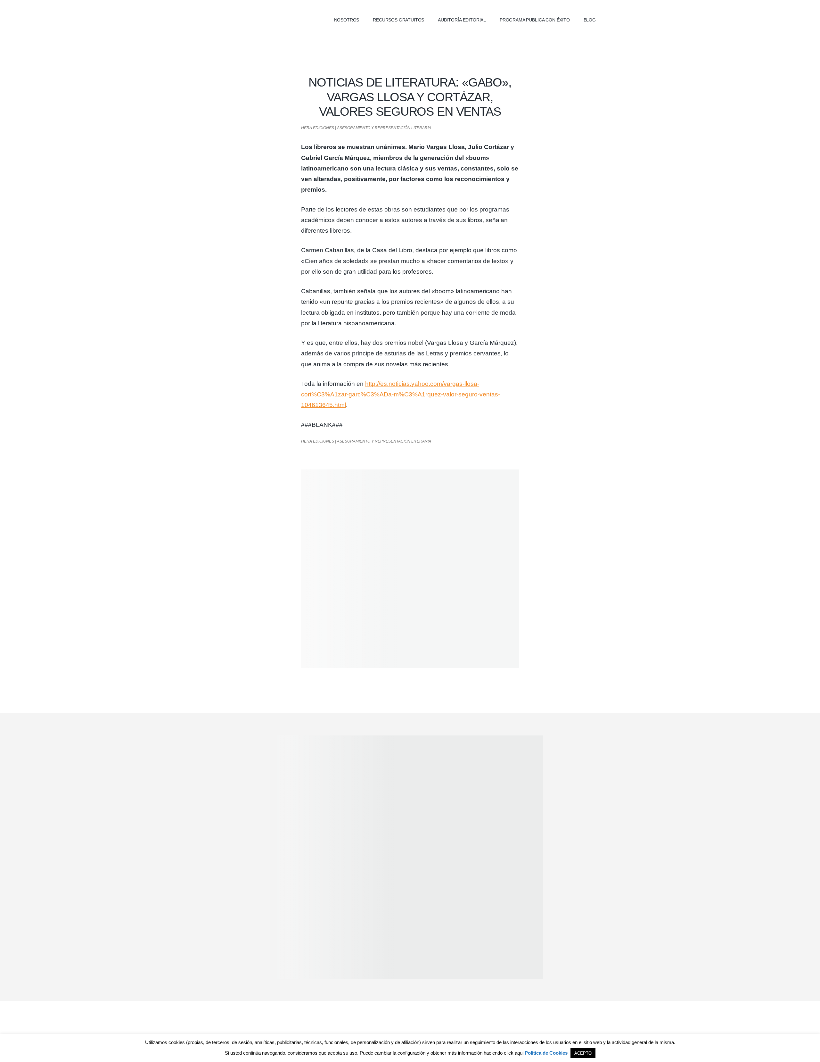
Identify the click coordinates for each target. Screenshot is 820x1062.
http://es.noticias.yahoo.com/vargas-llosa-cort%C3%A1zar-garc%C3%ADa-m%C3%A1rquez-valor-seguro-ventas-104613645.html (400, 394)
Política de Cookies (546, 1053)
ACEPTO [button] (583, 1053)
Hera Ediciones (266, 19)
